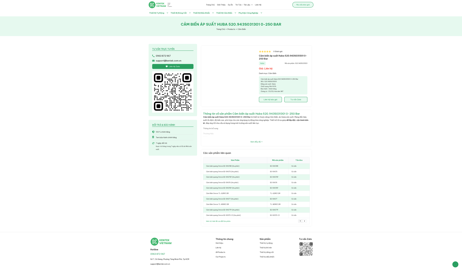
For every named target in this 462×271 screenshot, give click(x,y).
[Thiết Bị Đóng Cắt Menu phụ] (190, 13)
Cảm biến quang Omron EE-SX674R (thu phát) (222, 166)
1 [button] (300, 221)
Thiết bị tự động (266, 243)
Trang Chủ (210, 5)
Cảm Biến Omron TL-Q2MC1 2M (217, 193)
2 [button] (304, 221)
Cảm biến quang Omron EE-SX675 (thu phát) (222, 171)
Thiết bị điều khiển (267, 257)
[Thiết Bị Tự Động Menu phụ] (167, 13)
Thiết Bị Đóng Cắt (179, 13)
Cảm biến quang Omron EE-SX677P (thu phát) (222, 210)
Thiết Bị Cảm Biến (224, 13)
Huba (262, 63)
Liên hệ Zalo (174, 66)
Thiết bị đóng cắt (267, 252)
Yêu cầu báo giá (303, 5)
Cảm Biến (272, 73)
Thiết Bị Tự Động (156, 13)
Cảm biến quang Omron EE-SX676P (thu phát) (222, 188)
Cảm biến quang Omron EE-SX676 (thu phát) (222, 182)
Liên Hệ (258, 5)
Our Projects (221, 257)
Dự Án (230, 5)
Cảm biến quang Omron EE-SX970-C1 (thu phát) (223, 215)
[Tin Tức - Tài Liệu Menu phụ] (252, 5)
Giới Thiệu (221, 5)
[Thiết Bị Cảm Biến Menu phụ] (235, 13)
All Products (220, 252)
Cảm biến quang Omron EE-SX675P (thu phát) (223, 177)
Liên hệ (218, 248)
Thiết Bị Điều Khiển (201, 13)
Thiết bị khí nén (266, 248)
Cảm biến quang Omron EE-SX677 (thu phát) (222, 199)
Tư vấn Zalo (295, 99)
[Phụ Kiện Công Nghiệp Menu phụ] (261, 13)
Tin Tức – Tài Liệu (242, 5)
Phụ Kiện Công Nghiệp (248, 13)
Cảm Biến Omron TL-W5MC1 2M (217, 204)
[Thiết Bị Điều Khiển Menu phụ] (213, 13)
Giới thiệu (219, 243)
